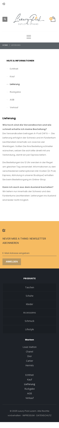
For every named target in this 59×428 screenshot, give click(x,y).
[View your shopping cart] (53, 19)
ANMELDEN (12, 261)
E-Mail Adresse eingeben (16, 253)
